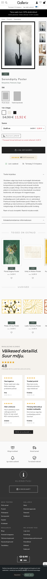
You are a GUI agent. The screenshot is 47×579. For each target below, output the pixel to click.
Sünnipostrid (5, 516)
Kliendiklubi (27, 542)
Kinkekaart (25, 489)
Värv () (6, 108)
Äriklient (26, 545)
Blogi (2, 531)
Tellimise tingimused (7, 538)
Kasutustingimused (7, 542)
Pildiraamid (4, 513)
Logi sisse (27, 531)
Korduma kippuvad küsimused (33, 538)
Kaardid (3, 520)
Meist (25, 505)
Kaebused (27, 549)
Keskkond (27, 516)
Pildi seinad (4, 505)
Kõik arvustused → (23, 432)
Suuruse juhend (12, 136)
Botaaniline (5, 83)
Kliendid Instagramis (7, 535)
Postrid (3, 509)
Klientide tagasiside (29, 509)
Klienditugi (27, 535)
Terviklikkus (4, 545)
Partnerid (26, 513)
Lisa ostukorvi (24, 150)
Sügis (19, 83)
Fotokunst (13, 83)
